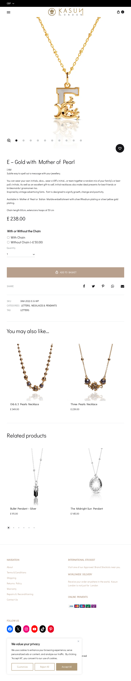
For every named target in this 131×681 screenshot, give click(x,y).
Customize (22, 666)
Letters (24, 310)
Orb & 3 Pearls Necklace (24, 404)
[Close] (78, 641)
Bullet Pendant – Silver (23, 508)
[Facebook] (10, 629)
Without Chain (27, 242)
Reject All (44, 666)
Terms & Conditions (16, 572)
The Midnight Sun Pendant (87, 508)
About (10, 567)
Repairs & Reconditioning (20, 594)
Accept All (67, 666)
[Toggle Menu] (8, 12)
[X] (18, 629)
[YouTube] (34, 629)
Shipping (11, 577)
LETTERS (25, 305)
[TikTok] (43, 629)
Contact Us (12, 599)
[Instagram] (26, 629)
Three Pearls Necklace (84, 404)
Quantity (11, 248)
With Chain (18, 237)
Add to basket (68, 272)
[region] (44, 656)
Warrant (11, 588)
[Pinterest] (51, 629)
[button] (9, 140)
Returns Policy (14, 583)
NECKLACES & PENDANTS (44, 305)
